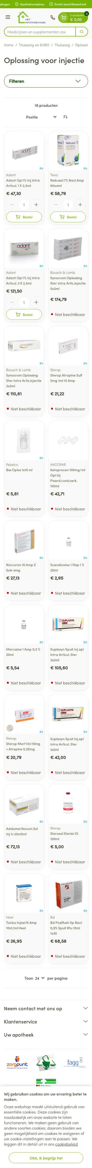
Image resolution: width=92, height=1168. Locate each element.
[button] (46, 81)
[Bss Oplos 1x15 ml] (24, 440)
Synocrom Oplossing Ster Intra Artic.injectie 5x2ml (68, 283)
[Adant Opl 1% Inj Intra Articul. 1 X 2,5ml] (24, 151)
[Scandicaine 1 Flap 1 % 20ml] (68, 540)
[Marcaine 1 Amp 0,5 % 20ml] (24, 624)
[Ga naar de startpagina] (31, 17)
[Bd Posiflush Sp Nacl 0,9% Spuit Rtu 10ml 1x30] (68, 893)
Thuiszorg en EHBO (34, 44)
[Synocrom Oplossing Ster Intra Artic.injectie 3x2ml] (24, 346)
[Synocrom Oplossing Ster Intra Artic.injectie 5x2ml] (68, 248)
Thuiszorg (62, 44)
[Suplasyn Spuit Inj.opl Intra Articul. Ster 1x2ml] (68, 714)
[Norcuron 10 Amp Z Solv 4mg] (24, 540)
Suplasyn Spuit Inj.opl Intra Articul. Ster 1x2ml (67, 744)
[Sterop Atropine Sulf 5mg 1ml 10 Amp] (68, 346)
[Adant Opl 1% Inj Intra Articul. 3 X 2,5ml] (24, 248)
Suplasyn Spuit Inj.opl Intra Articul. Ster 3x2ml (67, 654)
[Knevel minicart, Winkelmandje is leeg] (63, 17)
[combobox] (40, 32)
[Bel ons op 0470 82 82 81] (52, 17)
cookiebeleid (66, 1144)
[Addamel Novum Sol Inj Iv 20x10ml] (24, 804)
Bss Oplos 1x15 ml (19, 469)
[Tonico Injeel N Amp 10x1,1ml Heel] (24, 893)
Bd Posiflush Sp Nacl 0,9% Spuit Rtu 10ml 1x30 (66, 928)
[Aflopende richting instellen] (65, 117)
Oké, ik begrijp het (46, 1157)
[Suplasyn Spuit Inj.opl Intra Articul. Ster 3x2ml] (68, 624)
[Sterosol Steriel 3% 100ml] (68, 804)
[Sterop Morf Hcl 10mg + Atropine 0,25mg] (24, 714)
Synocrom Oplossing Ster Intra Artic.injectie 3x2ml (23, 380)
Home (8, 44)
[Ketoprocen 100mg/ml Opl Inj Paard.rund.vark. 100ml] (68, 440)
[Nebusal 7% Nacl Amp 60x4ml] (68, 151)
